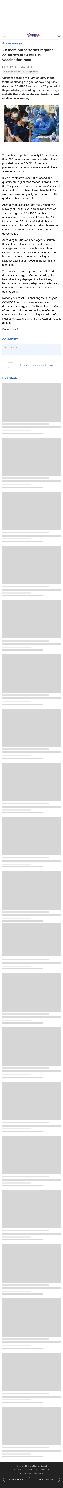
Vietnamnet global (15, 43)
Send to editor (46, 1479)
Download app (16, 1479)
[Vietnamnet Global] (33, 37)
